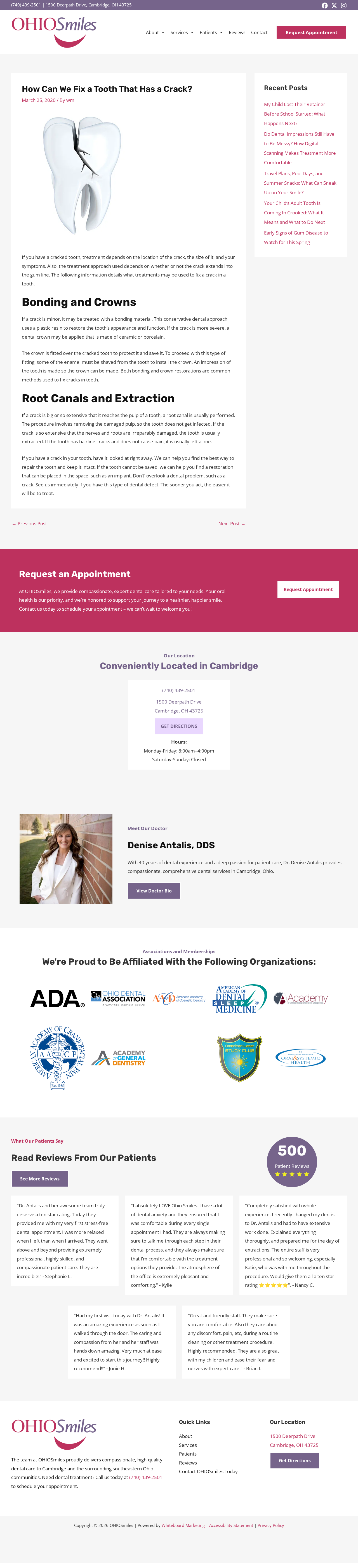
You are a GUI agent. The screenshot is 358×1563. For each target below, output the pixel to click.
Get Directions (295, 1460)
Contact (259, 32)
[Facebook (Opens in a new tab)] (325, 6)
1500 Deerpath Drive (179, 702)
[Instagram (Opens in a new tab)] (344, 6)
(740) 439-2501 (26, 5)
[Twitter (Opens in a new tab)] (334, 6)
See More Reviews (40, 1179)
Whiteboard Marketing (183, 1525)
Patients (208, 32)
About (152, 32)
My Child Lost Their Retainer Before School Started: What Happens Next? (294, 113)
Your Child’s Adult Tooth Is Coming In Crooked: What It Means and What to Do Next (294, 212)
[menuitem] (155, 32)
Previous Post (29, 523)
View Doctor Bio (154, 890)
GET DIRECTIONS (179, 726)
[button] (311, 32)
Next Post (232, 523)
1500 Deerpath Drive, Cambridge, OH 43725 (89, 5)
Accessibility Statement (231, 1525)
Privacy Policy (271, 1525)
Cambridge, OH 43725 (179, 710)
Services (179, 32)
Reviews (237, 32)
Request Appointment (308, 589)
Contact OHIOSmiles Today (208, 1471)
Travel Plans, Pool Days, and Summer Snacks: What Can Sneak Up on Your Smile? (300, 183)
